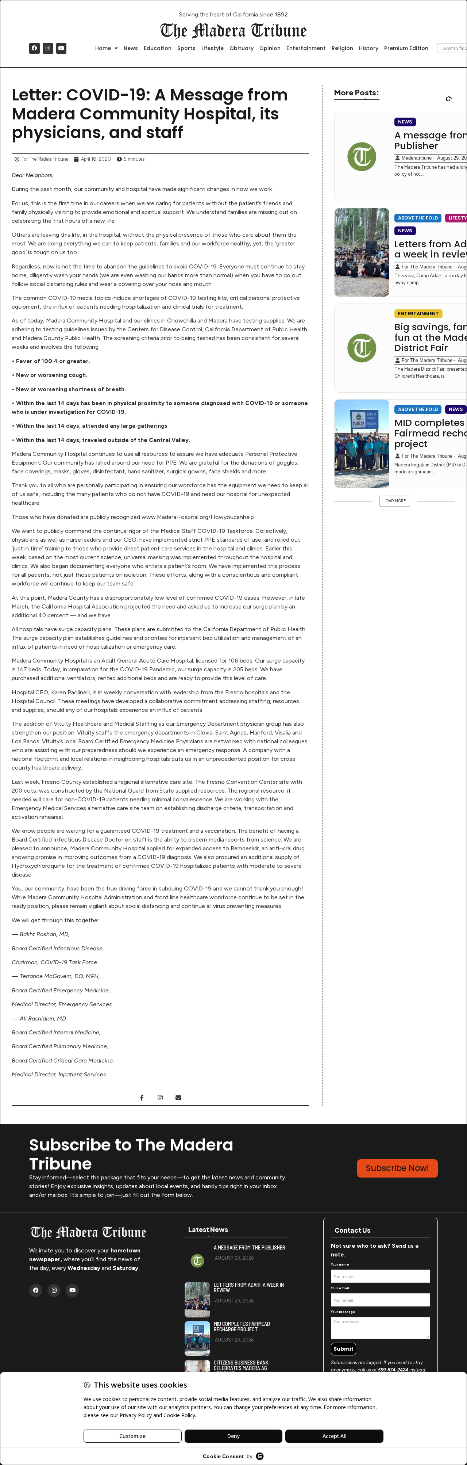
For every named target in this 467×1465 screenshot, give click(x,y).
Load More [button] (394, 501)
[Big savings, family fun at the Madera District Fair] (362, 348)
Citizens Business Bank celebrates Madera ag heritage (241, 1368)
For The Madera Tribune (427, 267)
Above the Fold (418, 218)
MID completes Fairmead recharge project (242, 1326)
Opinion (270, 48)
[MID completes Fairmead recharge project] (362, 444)
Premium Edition (406, 48)
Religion (342, 48)
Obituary (241, 48)
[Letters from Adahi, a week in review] (362, 252)
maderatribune (417, 158)
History (368, 48)
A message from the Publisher (249, 1247)
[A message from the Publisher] (362, 156)
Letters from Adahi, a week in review (249, 1287)
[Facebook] (34, 48)
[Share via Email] (178, 1097)
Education (157, 48)
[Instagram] (48, 48)
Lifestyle (212, 48)
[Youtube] (61, 48)
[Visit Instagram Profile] (160, 1097)
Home (103, 48)
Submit (343, 1349)
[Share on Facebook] (142, 1097)
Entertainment (306, 48)
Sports (186, 48)
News (131, 48)
